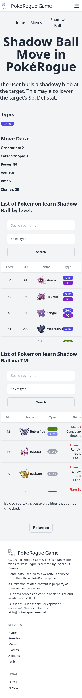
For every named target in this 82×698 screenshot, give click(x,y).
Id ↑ (25, 267)
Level (9, 267)
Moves (36, 22)
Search (41, 252)
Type (68, 267)
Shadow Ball (57, 22)
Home (19, 22)
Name (46, 267)
